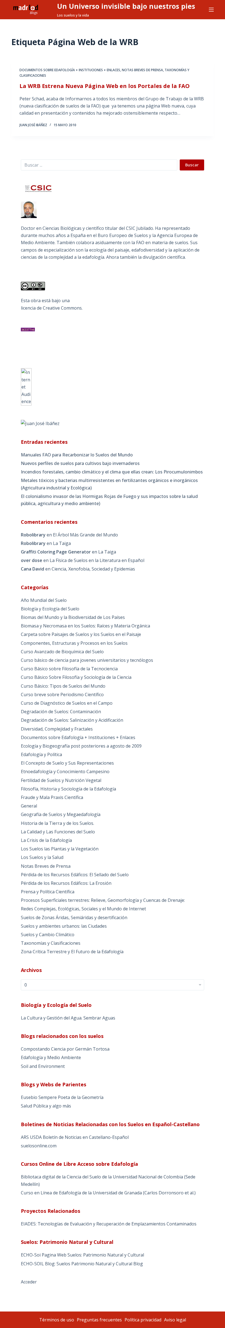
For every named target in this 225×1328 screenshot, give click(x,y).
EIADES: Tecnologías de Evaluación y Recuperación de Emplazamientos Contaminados (108, 1224)
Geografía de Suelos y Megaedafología (60, 814)
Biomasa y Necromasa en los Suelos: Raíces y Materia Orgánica (85, 626)
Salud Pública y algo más (46, 1106)
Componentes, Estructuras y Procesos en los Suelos (74, 643)
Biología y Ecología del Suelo (50, 609)
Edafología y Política (41, 754)
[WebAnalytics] (26, 387)
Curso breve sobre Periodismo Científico (62, 694)
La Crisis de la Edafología (46, 840)
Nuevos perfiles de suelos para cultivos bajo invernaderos (80, 463)
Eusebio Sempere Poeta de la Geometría (62, 1097)
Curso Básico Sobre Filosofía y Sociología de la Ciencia (76, 677)
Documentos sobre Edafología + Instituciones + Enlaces (69, 70)
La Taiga (62, 543)
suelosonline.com (39, 1146)
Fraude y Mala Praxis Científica (52, 797)
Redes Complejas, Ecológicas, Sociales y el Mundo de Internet (83, 909)
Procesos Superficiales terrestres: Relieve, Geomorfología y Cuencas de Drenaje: (103, 900)
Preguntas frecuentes (99, 1320)
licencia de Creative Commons (51, 308)
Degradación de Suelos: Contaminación (61, 712)
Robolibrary (33, 535)
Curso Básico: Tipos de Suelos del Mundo (63, 686)
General (29, 806)
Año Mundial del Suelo (44, 600)
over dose (31, 560)
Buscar (192, 164)
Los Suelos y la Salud (42, 857)
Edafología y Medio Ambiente (51, 1057)
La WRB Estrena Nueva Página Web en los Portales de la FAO (104, 86)
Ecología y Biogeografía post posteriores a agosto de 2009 (81, 746)
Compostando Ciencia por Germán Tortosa (65, 1049)
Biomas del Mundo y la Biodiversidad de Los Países (73, 617)
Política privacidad (143, 1320)
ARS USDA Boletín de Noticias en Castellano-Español (75, 1137)
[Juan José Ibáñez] (40, 423)
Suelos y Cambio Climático (47, 935)
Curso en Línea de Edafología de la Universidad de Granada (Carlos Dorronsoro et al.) (108, 1193)
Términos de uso (56, 1320)
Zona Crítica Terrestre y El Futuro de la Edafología (72, 952)
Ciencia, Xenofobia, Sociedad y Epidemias (93, 569)
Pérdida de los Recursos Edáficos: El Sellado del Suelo (75, 875)
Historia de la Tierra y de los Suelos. (57, 823)
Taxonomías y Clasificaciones (50, 943)
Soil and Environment (43, 1066)
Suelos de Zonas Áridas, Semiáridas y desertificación (74, 917)
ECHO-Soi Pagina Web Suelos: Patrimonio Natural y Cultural (82, 1255)
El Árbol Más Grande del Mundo (85, 535)
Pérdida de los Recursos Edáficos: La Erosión (66, 883)
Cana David (32, 569)
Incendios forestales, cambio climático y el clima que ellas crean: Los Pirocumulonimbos (112, 472)
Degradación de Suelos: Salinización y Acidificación (72, 720)
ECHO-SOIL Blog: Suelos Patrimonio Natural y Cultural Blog (82, 1264)
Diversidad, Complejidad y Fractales (57, 729)
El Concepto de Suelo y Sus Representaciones (67, 763)
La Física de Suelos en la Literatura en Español (97, 560)
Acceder (29, 1282)
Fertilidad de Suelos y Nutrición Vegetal (61, 780)
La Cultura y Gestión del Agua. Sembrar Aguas (68, 1018)
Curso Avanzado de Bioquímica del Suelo (62, 652)
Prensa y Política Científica (47, 892)
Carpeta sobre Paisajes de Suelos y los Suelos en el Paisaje (81, 634)
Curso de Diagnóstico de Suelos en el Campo (67, 703)
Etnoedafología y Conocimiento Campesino (65, 771)
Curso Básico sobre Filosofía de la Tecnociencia (69, 669)
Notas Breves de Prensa (142, 70)
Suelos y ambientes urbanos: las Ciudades (64, 926)
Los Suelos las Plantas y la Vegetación (60, 849)
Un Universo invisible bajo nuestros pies (126, 6)
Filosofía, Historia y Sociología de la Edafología (68, 789)
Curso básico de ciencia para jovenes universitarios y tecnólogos (87, 660)
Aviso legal (175, 1320)
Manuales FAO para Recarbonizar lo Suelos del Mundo (77, 455)
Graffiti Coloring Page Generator (56, 552)
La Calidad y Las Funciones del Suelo (58, 832)
